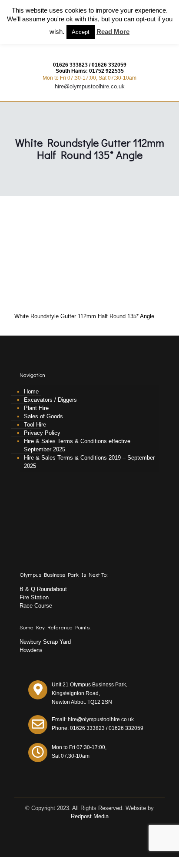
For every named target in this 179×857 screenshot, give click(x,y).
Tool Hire (35, 424)
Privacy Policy (42, 433)
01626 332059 (109, 65)
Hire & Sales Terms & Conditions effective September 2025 (77, 445)
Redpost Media (90, 816)
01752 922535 (106, 71)
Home (31, 391)
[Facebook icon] (89, 828)
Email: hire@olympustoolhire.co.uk (93, 719)
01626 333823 (70, 65)
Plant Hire (36, 408)
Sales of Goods (43, 416)
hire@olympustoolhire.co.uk (90, 86)
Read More (112, 31)
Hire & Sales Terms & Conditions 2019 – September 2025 (89, 461)
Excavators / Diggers (50, 400)
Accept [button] (81, 32)
